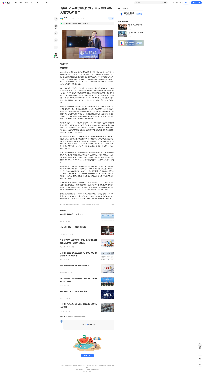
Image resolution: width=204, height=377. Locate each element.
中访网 (62, 234)
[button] (139, 14)
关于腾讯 (62, 365)
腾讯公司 (85, 372)
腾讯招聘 (94, 365)
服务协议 (75, 365)
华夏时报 (62, 246)
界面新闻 (62, 259)
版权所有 (89, 372)
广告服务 (89, 365)
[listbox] (87, 261)
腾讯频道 (109, 365)
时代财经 (62, 298)
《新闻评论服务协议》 (82, 316)
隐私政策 (80, 365)
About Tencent (68, 365)
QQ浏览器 (104, 365)
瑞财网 (62, 221)
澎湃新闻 (62, 285)
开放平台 (84, 365)
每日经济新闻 (63, 272)
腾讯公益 (99, 365)
